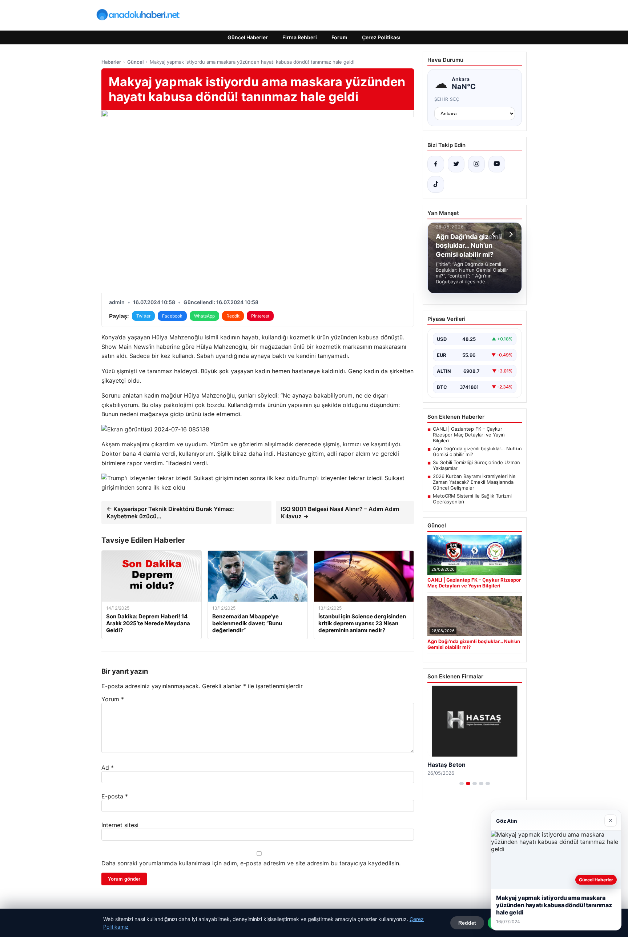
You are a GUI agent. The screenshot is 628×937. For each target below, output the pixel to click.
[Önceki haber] (494, 234)
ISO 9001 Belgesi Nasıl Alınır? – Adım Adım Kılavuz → (340, 512)
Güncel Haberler (248, 37)
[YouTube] (496, 164)
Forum (339, 37)
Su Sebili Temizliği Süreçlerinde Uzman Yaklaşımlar (476, 465)
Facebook (172, 316)
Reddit (232, 316)
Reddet (467, 923)
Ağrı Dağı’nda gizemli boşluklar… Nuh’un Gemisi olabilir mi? (477, 451)
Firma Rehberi (299, 37)
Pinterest (260, 316)
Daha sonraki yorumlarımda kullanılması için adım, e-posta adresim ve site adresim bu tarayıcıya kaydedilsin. (250, 863)
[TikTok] (435, 184)
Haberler (111, 62)
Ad (107, 767)
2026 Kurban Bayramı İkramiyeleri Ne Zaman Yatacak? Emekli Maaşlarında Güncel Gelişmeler (474, 482)
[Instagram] (476, 164)
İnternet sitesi (119, 825)
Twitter (143, 316)
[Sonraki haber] (510, 234)
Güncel (135, 62)
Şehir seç (447, 99)
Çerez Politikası (381, 37)
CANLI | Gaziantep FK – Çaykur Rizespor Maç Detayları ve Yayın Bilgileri (469, 434)
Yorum (112, 699)
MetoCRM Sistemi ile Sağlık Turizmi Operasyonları (472, 499)
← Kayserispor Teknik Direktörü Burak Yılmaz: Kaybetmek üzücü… (170, 512)
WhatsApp (204, 316)
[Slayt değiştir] (461, 783)
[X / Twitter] (456, 164)
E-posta (114, 796)
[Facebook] (435, 164)
